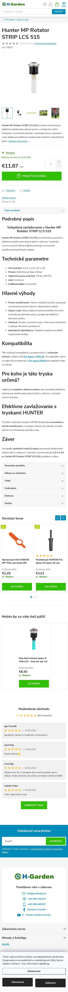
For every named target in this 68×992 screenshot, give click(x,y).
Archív (5, 944)
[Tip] (17, 540)
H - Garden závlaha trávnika (36, 914)
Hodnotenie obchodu (34, 709)
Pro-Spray (29, 356)
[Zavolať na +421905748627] (45, 4)
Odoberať (55, 841)
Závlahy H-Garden (36, 909)
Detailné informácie (17, 141)
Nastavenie (34, 971)
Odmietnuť (17, 982)
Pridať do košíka (34, 176)
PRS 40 (40, 356)
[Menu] (64, 4)
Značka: (9, 198)
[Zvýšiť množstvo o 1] (58, 162)
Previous (57, 517)
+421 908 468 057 (36, 904)
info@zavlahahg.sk (36, 893)
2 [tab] (34, 597)
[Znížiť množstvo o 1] (58, 166)
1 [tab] (31, 597)
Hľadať (59, 11)
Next (63, 517)
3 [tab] (37, 597)
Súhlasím (50, 983)
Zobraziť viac (34, 805)
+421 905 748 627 (36, 898)
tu (48, 963)
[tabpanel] (17, 558)
